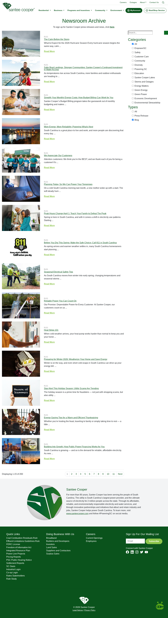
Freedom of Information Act (18, 547)
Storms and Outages (144, 82)
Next (120, 474)
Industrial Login (13, 569)
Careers (123, 2)
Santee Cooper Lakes (145, 77)
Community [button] (100, 10)
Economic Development (146, 98)
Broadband (51, 538)
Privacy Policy (89, 610)
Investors (50, 544)
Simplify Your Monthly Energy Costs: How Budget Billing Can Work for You (78, 97)
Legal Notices (78, 610)
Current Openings (94, 538)
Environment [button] (116, 10)
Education (139, 73)
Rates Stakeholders (15, 576)
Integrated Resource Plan (18, 550)
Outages (133, 2)
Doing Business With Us (60, 534)
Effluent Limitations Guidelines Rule (23, 541)
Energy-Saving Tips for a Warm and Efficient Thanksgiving (71, 417)
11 (113, 474)
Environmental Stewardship (147, 103)
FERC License (13, 544)
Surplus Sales (52, 554)
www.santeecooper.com (77, 513)
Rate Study (11, 579)
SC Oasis (10, 566)
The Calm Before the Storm (56, 39)
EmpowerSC (140, 48)
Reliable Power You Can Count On (60, 301)
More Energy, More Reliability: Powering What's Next (68, 127)
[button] (133, 10)
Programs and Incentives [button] (78, 10)
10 (108, 474)
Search (166, 33)
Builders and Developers (57, 541)
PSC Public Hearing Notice (19, 560)
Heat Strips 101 (51, 330)
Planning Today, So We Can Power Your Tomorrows (68, 184)
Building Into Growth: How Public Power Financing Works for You (74, 447)
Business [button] (58, 10)
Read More (49, 51)
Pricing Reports (13, 557)
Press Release (141, 116)
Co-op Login (12, 572)
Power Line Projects (15, 554)
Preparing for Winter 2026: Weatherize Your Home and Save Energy (75, 359)
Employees (91, 541)
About (142, 2)
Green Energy (141, 90)
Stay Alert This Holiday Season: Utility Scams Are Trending (71, 388)
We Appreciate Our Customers (58, 155)
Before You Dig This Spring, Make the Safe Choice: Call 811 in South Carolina (80, 243)
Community (140, 61)
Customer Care (142, 56)
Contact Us (154, 2)
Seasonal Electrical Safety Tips (58, 272)
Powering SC (141, 69)
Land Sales (51, 547)
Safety (137, 52)
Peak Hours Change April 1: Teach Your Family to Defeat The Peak (75, 213)
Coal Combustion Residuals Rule (22, 538)
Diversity (139, 65)
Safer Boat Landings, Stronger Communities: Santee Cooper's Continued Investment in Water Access (83, 68)
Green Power (141, 94)
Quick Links (13, 534)
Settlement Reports (15, 563)
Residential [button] (44, 10)
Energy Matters (142, 86)
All (136, 44)
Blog (46, 36)
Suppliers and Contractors (58, 550)
